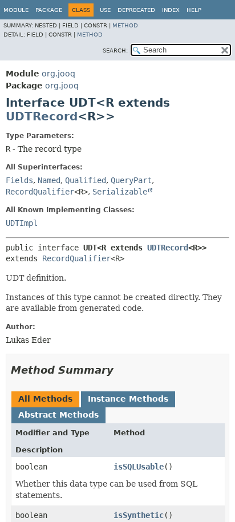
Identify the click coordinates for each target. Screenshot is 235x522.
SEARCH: (115, 50)
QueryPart (131, 180)
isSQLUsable (139, 466)
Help (194, 10)
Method (125, 25)
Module (16, 10)
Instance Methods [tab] (128, 398)
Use (105, 10)
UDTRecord (42, 116)
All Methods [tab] (45, 398)
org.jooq (58, 73)
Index (171, 10)
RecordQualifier (40, 191)
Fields (19, 180)
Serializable (119, 191)
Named (49, 180)
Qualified (85, 180)
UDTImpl (22, 223)
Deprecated (136, 10)
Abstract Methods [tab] (58, 414)
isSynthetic (139, 515)
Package (48, 10)
